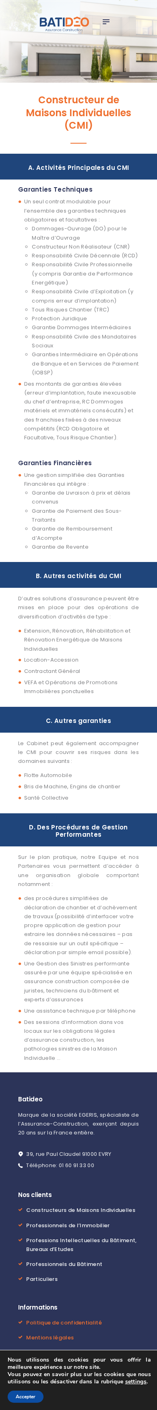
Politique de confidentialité (63, 1322)
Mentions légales (50, 1337)
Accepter (25, 1396)
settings (136, 1381)
